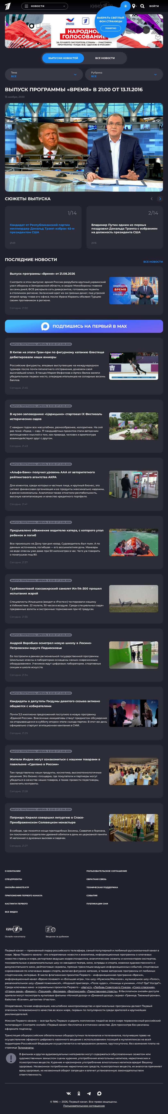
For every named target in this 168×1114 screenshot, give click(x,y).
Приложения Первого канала (23, 895)
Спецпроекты (13, 879)
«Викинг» (30, 991)
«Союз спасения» (143, 987)
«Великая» (59, 991)
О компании (12, 871)
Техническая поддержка (102, 887)
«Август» (86, 987)
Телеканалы (26, 1047)
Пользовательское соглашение (106, 871)
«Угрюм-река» (14, 991)
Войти (154, 6)
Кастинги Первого (16, 903)
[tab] (63, 58)
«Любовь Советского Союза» (112, 987)
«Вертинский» (76, 991)
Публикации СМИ (97, 903)
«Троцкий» (44, 991)
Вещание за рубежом (57, 936)
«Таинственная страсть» (102, 991)
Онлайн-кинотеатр (17, 887)
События (91, 895)
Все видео (11, 912)
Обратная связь (96, 879)
